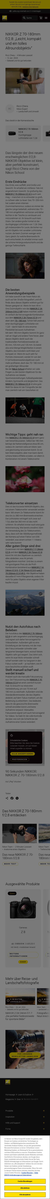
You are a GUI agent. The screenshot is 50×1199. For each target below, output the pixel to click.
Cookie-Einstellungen (25, 1181)
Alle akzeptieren (24, 1195)
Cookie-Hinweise (27, 1173)
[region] (25, 1167)
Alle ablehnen (25, 1188)
